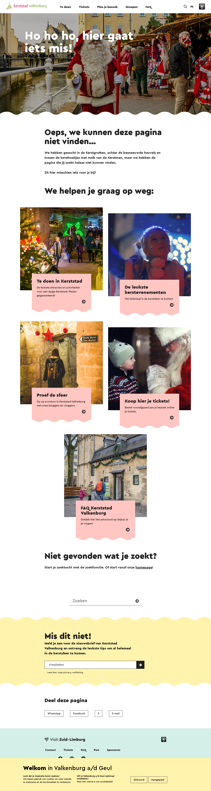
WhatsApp (53, 713)
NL (192, 6)
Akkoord (139, 779)
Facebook (79, 713)
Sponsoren (113, 750)
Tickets (84, 6)
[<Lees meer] (83, 301)
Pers (96, 750)
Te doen (65, 6)
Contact (50, 750)
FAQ (148, 6)
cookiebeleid (106, 782)
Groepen (132, 6)
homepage (144, 567)
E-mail (116, 713)
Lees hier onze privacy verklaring (65, 672)
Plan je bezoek (107, 6)
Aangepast (157, 779)
